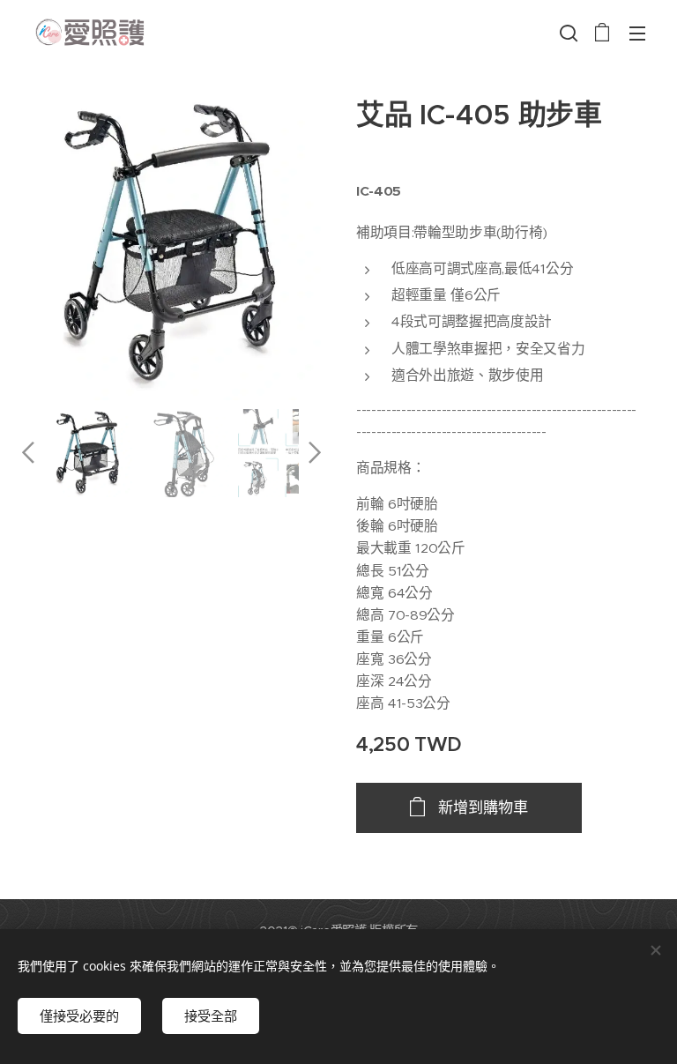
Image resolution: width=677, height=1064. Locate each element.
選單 (637, 32)
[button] (566, 33)
